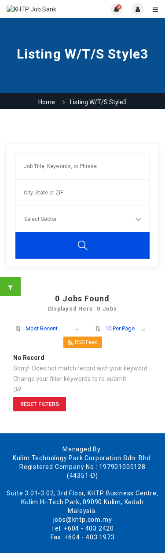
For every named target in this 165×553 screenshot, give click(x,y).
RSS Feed (86, 342)
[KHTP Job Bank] (45, 9)
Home (46, 102)
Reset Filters (39, 404)
